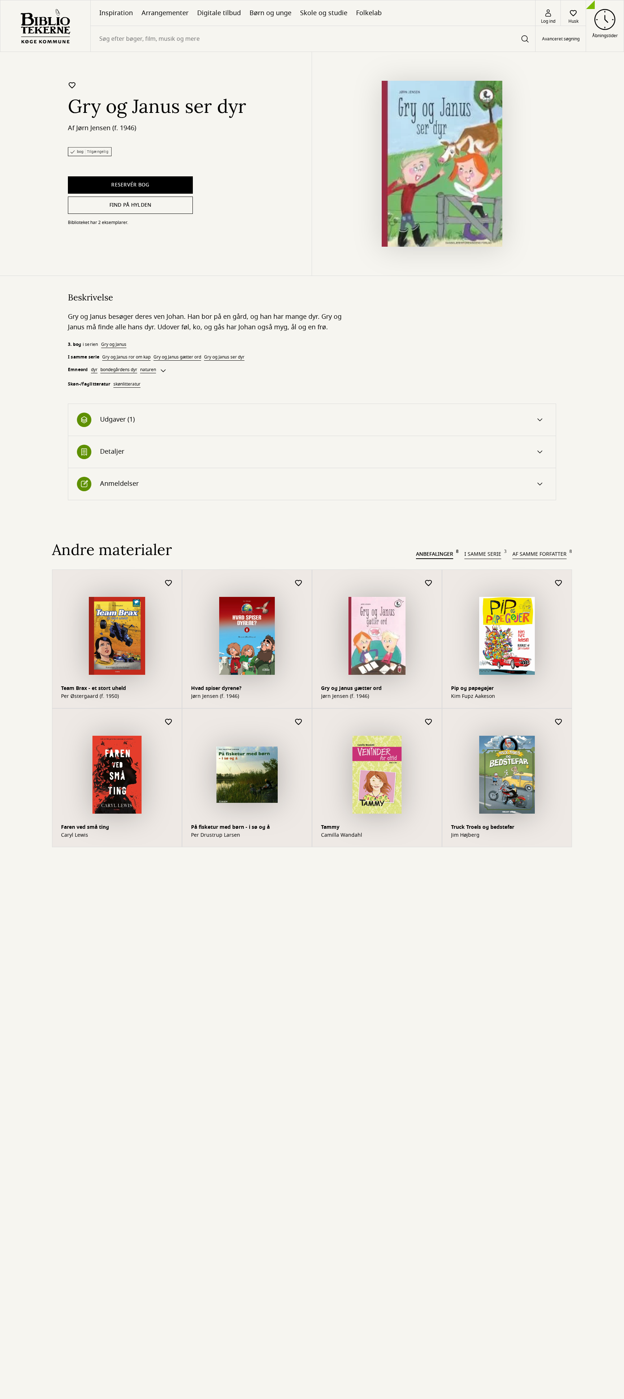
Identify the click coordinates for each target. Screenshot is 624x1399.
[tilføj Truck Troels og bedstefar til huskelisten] (558, 722)
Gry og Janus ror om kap (126, 357)
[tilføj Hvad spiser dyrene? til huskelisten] (298, 583)
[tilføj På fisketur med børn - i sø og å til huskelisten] (298, 722)
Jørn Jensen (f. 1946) (106, 128)
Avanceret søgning (561, 39)
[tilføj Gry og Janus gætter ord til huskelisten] (428, 583)
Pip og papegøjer (472, 688)
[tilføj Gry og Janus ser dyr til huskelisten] (72, 85)
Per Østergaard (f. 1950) (90, 696)
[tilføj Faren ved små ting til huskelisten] (168, 722)
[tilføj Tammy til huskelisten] (428, 722)
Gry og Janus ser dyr (224, 357)
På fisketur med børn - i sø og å (230, 827)
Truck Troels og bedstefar (482, 827)
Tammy (330, 827)
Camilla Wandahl (341, 835)
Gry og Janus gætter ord (177, 357)
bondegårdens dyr (118, 369)
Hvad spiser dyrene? (216, 688)
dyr (94, 369)
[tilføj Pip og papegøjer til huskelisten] (558, 583)
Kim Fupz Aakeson (473, 696)
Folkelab (369, 13)
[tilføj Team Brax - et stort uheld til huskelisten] (168, 583)
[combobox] (313, 39)
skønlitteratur (126, 384)
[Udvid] (163, 370)
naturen (148, 369)
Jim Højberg (465, 835)
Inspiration (116, 13)
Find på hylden (130, 205)
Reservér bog (130, 185)
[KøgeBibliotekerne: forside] (45, 26)
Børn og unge (270, 13)
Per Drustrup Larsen (215, 835)
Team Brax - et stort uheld (93, 688)
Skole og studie (323, 13)
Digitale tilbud (219, 13)
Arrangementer (165, 13)
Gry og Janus (113, 344)
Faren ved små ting (85, 827)
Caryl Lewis (74, 835)
